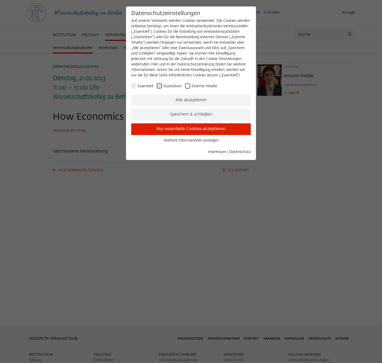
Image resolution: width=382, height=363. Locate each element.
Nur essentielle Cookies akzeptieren (191, 129)
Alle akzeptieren (191, 100)
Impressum (217, 152)
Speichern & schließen (191, 114)
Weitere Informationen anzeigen (191, 140)
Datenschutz (240, 152)
